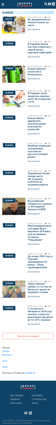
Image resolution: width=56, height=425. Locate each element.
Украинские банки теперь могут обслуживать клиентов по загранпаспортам (39, 179)
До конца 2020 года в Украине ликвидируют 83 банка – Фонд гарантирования (40, 262)
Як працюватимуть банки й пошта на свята (39, 22)
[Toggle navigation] (3, 4)
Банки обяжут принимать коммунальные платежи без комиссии (37, 124)
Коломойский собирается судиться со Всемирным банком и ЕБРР (40, 205)
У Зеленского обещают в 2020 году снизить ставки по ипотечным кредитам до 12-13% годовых (40, 314)
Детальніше (33, 29)
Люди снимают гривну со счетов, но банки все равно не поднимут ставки (40, 288)
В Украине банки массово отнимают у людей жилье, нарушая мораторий (40, 48)
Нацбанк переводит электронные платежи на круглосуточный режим (39, 151)
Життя (8, 19)
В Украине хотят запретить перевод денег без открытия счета (39, 97)
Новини (9, 44)
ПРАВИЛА (15, 399)
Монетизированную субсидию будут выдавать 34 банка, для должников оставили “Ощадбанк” (39, 232)
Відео (35, 403)
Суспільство (39, 399)
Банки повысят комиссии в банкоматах (37, 71)
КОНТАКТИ (16, 403)
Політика (37, 396)
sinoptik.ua (30, 373)
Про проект (16, 396)
